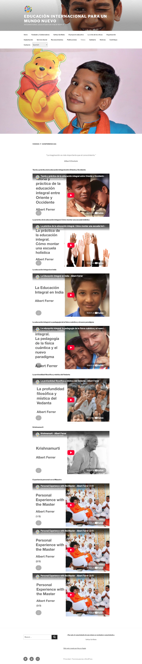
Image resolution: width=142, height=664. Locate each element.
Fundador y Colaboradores (40, 35)
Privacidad (67, 659)
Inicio (26, 35)
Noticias (103, 40)
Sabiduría (92, 40)
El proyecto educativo (76, 35)
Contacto (27, 45)
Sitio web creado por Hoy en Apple (74, 648)
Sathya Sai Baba (59, 35)
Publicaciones (72, 40)
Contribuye (113, 40)
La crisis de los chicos (95, 35)
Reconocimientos (57, 40)
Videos (83, 40)
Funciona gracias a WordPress (82, 659)
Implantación (28, 40)
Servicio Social (42, 40)
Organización (111, 35)
